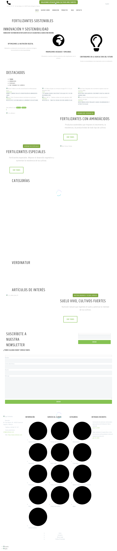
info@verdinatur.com (8, 432)
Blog (72, 10)
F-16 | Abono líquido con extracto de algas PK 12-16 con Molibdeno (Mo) (57, 94)
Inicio (37, 10)
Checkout (23, 107)
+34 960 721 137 (14, 427)
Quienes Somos (45, 10)
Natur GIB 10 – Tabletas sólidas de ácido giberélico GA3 (57, 100)
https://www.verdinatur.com (15, 435)
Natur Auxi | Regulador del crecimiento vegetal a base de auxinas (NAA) (93, 94)
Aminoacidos (9, 92)
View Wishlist (27, 255)
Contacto (79, 10)
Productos (64, 10)
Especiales (80, 92)
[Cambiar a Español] (6, 546)
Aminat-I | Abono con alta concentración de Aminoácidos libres (21, 94)
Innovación (55, 10)
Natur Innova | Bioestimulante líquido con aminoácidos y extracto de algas (94, 103)
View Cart (18, 107)
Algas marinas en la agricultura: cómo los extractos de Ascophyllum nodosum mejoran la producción (103, 434)
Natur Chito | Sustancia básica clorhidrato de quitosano (22, 100)
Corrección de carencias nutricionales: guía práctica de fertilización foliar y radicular (102, 424)
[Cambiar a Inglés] (5, 548)
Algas (43, 92)
